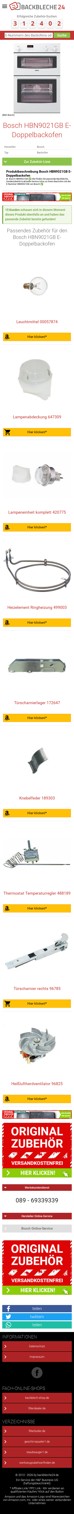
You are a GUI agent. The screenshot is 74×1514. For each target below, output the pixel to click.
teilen (37, 1308)
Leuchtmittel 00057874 (37, 322)
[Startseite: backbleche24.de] (37, 9)
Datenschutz (37, 1346)
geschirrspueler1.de (37, 1441)
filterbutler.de (37, 1431)
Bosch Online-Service (37, 1228)
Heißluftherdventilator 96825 (37, 1083)
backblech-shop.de (37, 1397)
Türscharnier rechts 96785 (37, 988)
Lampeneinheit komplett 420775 (37, 512)
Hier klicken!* (37, 337)
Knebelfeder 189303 (37, 798)
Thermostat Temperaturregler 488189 (37, 893)
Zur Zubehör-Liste (37, 162)
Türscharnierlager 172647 (37, 703)
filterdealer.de (37, 1408)
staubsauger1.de (37, 1452)
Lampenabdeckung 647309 (37, 417)
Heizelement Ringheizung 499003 (37, 607)
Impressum (37, 1356)
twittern (37, 1316)
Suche (62, 35)
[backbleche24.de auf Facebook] (37, 1377)
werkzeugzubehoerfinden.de (37, 1462)
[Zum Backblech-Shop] (37, 200)
